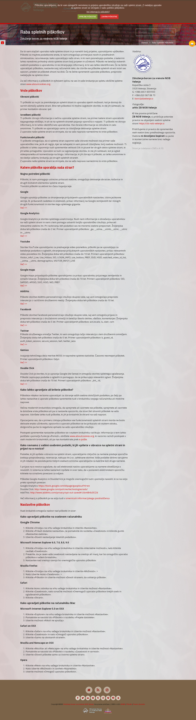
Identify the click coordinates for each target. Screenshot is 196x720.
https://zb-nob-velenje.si (151, 123)
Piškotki (129, 704)
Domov (144, 42)
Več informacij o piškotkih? (98, 12)
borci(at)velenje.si (144, 98)
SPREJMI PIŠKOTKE (87, 17)
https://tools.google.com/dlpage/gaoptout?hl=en (64, 485)
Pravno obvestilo (139, 704)
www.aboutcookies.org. (38, 84)
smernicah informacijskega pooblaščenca (88, 498)
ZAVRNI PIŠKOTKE (109, 17)
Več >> (23, 207)
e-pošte (83, 439)
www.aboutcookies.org (82, 436)
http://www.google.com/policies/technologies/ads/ (61, 489)
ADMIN (123, 704)
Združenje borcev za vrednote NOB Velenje (78, 704)
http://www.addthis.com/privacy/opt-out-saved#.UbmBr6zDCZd (64, 492)
